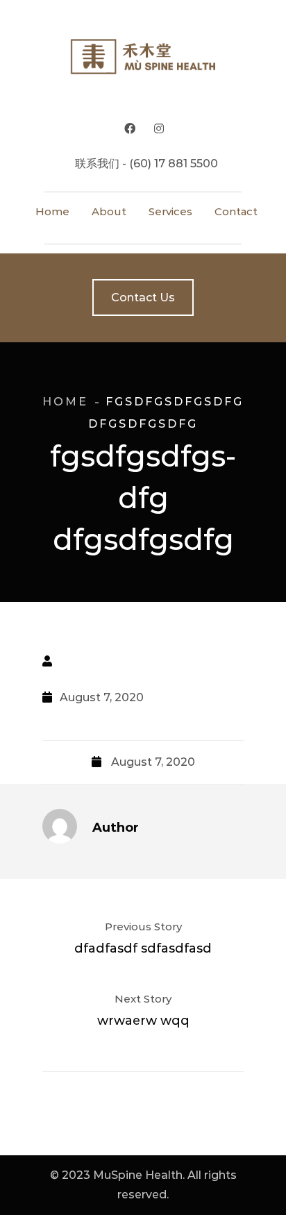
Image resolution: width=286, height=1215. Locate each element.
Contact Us (143, 297)
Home (65, 401)
